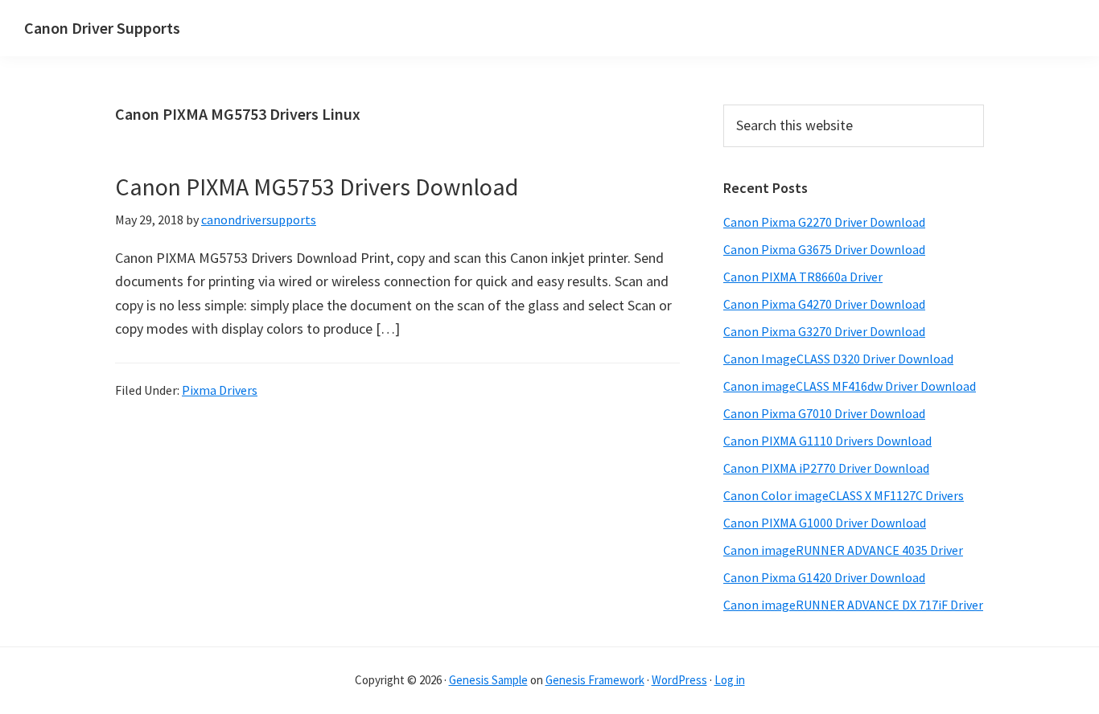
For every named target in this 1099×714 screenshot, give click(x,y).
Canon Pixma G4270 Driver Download (824, 304)
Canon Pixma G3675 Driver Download (824, 249)
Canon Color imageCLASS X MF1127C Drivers (843, 495)
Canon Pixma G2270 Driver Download (824, 222)
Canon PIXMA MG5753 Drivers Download (316, 186)
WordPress (679, 679)
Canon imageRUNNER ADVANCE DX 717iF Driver (853, 605)
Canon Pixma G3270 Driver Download (824, 331)
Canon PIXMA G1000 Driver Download (824, 523)
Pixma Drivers (219, 390)
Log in (729, 679)
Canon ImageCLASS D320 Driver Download (838, 359)
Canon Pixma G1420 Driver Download (824, 577)
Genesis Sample (488, 679)
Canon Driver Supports (102, 28)
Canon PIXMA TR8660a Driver (803, 277)
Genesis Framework (594, 679)
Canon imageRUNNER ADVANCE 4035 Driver (843, 550)
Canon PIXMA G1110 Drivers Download (827, 441)
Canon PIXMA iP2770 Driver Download (826, 468)
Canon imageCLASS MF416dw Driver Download (849, 386)
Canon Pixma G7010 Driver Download (824, 413)
